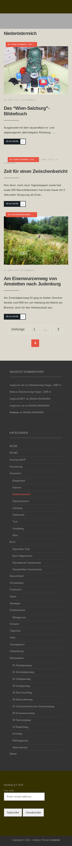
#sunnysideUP (18, 459)
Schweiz (14, 624)
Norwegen (15, 603)
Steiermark (18, 515)
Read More (15, 141)
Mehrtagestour (20, 740)
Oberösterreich (20, 501)
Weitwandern (17, 658)
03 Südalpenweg (21, 679)
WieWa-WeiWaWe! (40, 398)
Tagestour (15, 630)
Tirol (14, 521)
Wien (15, 535)
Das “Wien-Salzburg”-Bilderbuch (27, 111)
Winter (13, 754)
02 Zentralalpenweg (23, 672)
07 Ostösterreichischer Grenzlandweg (33, 706)
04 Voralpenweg (17, 44)
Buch (12, 542)
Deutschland (16, 576)
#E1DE (13, 446)
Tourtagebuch (17, 644)
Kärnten (16, 487)
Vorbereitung (16, 651)
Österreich (35, 44)
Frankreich (15, 589)
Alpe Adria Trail (20, 549)
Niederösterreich (21, 494)
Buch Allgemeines (22, 556)
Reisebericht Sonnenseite (26, 563)
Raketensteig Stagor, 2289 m (45, 385)
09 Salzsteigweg (21, 720)
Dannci (56, 840)
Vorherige (18, 329)
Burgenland (18, 480)
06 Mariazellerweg (22, 699)
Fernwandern (17, 583)
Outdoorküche (17, 610)
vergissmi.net (17, 385)
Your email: (9, 790)
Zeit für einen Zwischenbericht (35, 171)
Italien (13, 596)
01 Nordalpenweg (21, 665)
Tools (13, 637)
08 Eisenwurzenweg (19, 215)
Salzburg (17, 508)
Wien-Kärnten (19, 747)
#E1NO (14, 453)
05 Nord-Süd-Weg (22, 692)
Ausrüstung (16, 466)
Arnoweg (17, 733)
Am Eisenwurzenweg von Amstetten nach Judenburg (32, 281)
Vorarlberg (18, 528)
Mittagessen (19, 617)
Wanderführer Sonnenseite (27, 569)
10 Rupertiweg (20, 727)
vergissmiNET (17, 398)
